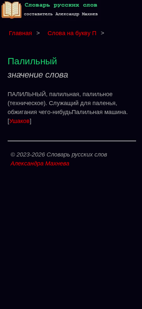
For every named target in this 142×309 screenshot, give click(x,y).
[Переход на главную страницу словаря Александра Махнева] (51, 19)
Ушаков (19, 121)
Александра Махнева (40, 163)
